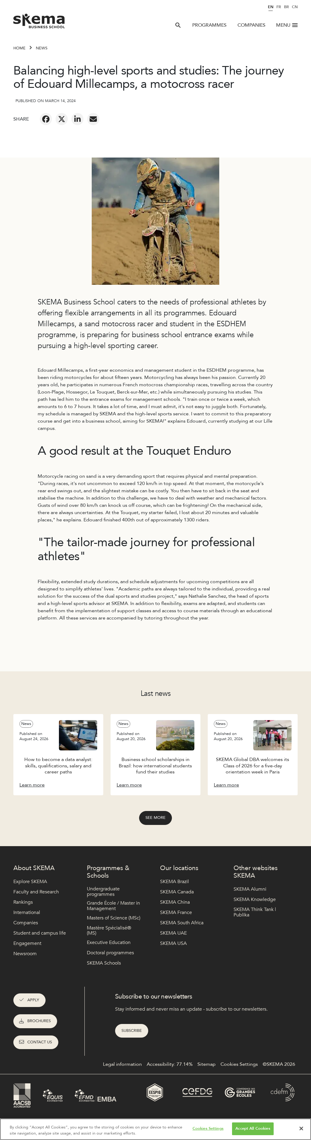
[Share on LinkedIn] (77, 119)
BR (286, 7)
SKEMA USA (173, 943)
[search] (178, 25)
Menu (283, 25)
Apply (33, 1000)
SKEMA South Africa (181, 922)
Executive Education (109, 942)
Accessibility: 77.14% (170, 1064)
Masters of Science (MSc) (113, 918)
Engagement (27, 943)
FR (278, 7)
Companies (251, 25)
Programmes (209, 25)
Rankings (23, 902)
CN (295, 7)
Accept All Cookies (252, 1128)
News (41, 48)
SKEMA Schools (104, 963)
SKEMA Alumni (250, 889)
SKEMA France (176, 912)
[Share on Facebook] (46, 119)
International (26, 912)
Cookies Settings (208, 1128)
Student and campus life (39, 933)
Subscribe (131, 1030)
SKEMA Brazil (174, 881)
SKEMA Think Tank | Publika (255, 912)
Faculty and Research (36, 892)
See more (155, 817)
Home (19, 48)
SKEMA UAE (173, 933)
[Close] (301, 1128)
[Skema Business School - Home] (39, 22)
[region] (155, 1129)
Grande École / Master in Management (113, 906)
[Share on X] (62, 119)
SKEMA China (175, 902)
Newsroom (25, 953)
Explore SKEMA (30, 881)
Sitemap (206, 1064)
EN (270, 7)
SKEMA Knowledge (255, 899)
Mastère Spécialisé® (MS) (109, 931)
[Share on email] (93, 119)
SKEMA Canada (177, 892)
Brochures (39, 1021)
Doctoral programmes (110, 952)
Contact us (39, 1042)
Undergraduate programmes (103, 892)
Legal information (122, 1064)
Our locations (179, 868)
